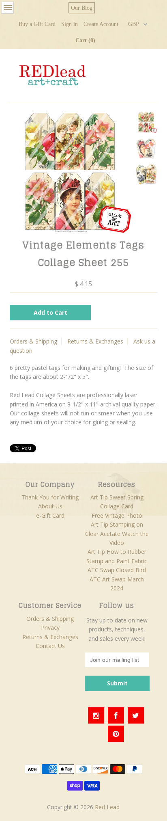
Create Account (101, 24)
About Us (50, 506)
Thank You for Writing (50, 497)
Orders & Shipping (33, 341)
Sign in (69, 24)
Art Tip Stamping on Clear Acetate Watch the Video (117, 534)
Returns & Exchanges (95, 341)
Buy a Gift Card (37, 24)
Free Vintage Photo (117, 515)
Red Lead (107, 807)
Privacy (50, 627)
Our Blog (81, 8)
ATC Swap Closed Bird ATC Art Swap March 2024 (117, 579)
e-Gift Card (50, 515)
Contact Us (50, 646)
